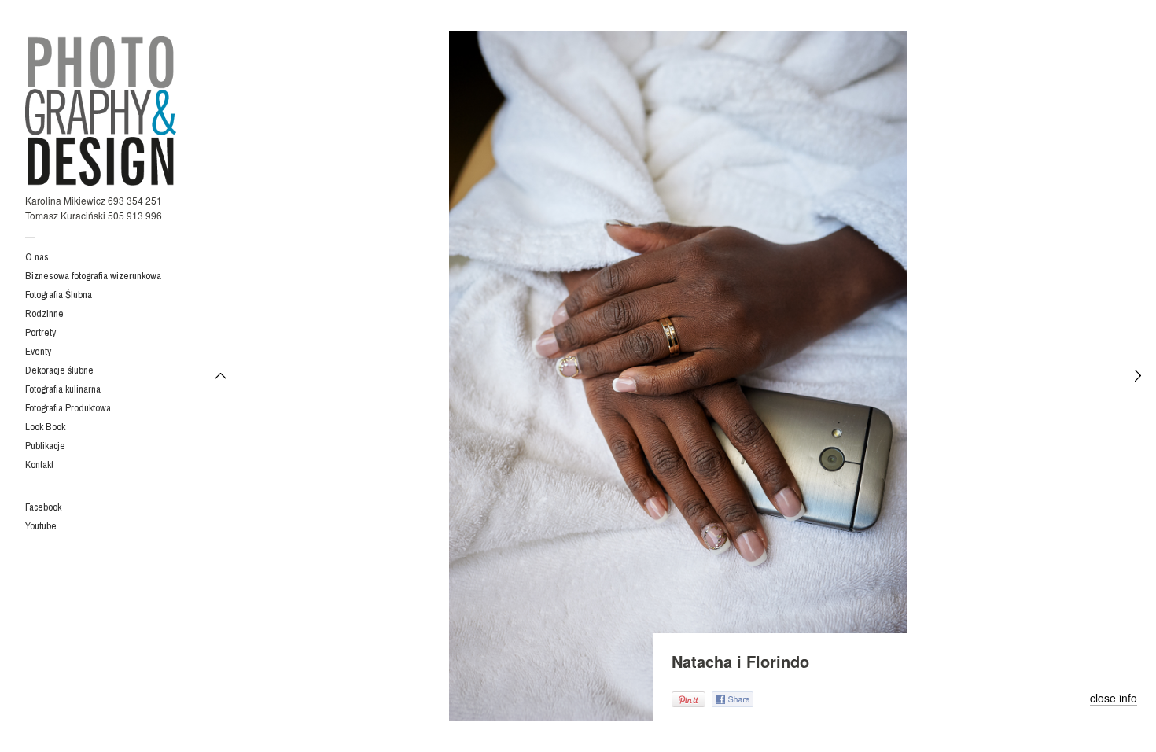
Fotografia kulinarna (63, 389)
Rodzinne (44, 313)
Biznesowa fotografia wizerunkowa (93, 275)
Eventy (38, 351)
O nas (37, 257)
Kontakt (39, 464)
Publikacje (45, 445)
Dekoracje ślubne (59, 370)
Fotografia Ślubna (58, 294)
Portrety (40, 332)
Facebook (43, 507)
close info (1113, 698)
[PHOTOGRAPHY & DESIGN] (100, 110)
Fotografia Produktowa (68, 408)
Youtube (41, 526)
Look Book (45, 426)
